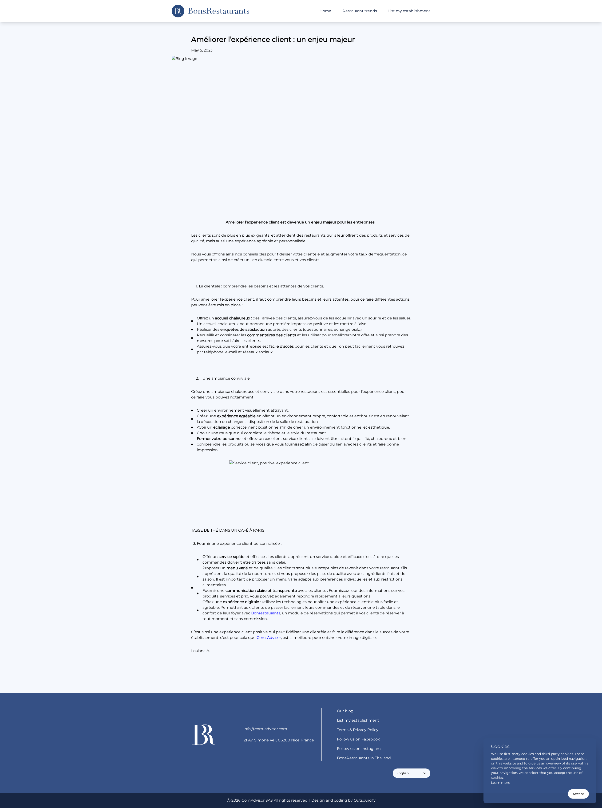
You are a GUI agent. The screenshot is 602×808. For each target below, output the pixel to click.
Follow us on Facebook (358, 739)
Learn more (500, 782)
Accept (578, 794)
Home (325, 11)
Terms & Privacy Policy (357, 730)
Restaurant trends (360, 11)
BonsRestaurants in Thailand (364, 758)
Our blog (345, 711)
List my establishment (409, 11)
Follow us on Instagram (359, 748)
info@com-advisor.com (265, 729)
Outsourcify (365, 800)
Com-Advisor (269, 637)
